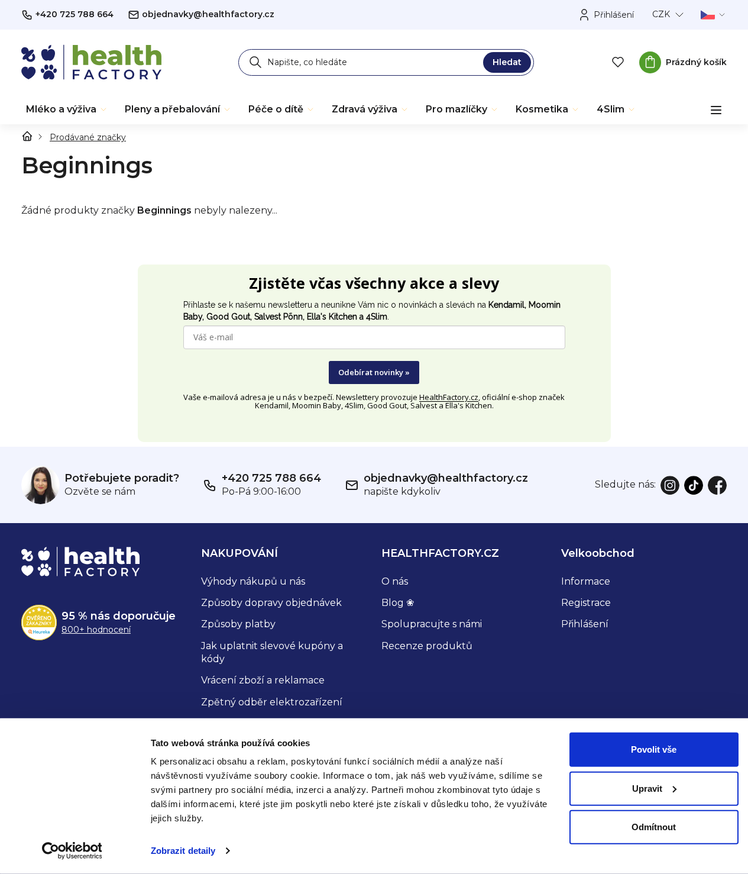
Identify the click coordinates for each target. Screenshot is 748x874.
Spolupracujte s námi (431, 624)
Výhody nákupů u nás (253, 581)
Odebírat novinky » (374, 372)
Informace (585, 581)
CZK (661, 14)
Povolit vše (653, 749)
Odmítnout (654, 827)
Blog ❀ (397, 602)
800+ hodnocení (96, 629)
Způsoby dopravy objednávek (271, 602)
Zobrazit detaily (183, 851)
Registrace (586, 602)
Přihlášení (584, 624)
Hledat (507, 62)
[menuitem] (67, 109)
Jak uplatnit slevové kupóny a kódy (272, 652)
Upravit (647, 788)
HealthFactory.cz (448, 397)
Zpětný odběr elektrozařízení (271, 702)
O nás (394, 581)
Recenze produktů (426, 646)
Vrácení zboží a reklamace (263, 680)
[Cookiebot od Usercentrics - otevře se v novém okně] (72, 851)
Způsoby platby (238, 624)
